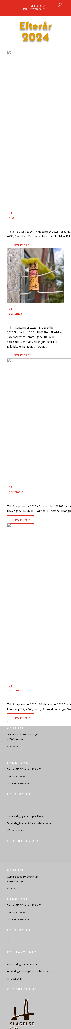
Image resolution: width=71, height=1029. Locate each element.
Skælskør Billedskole (34, 8)
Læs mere (20, 245)
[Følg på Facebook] (8, 803)
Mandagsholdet (20, 225)
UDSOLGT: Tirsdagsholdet (29, 321)
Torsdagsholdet (20, 698)
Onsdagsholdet (20, 500)
